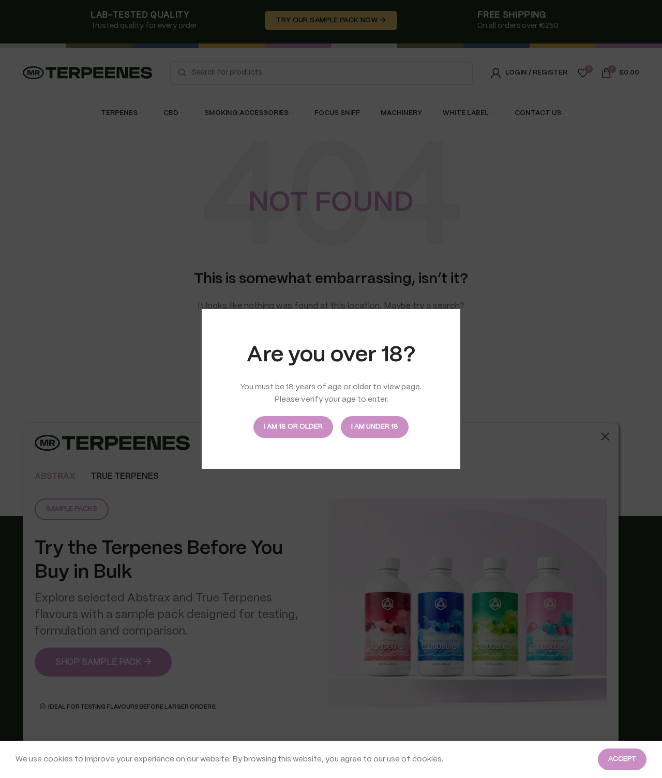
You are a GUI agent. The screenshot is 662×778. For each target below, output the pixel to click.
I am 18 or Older (293, 426)
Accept (622, 759)
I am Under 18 (374, 426)
